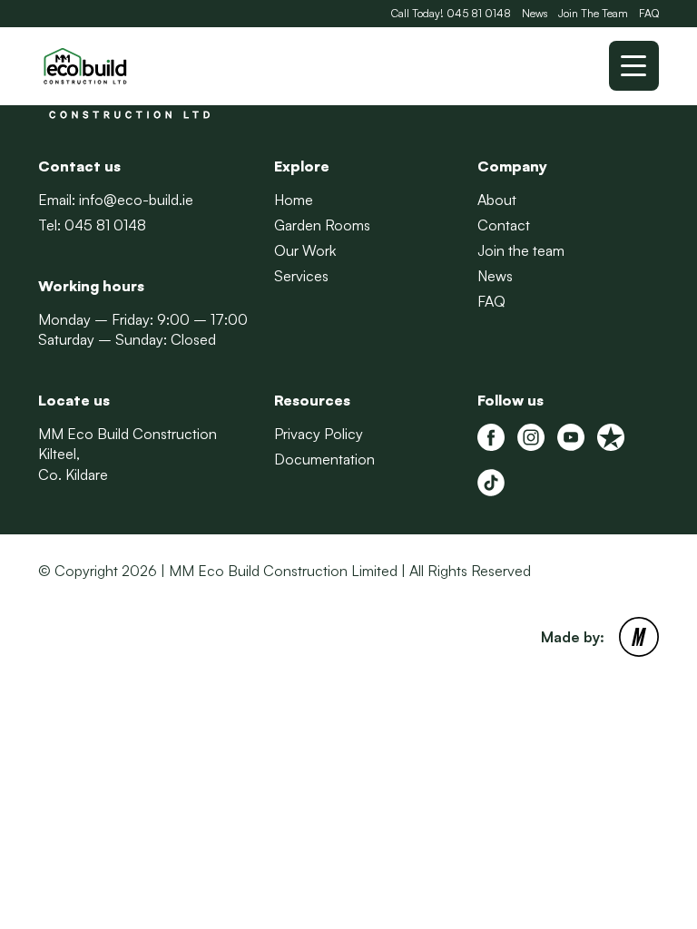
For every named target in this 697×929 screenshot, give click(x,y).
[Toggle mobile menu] (634, 66)
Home (293, 200)
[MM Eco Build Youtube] (570, 437)
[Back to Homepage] (129, 66)
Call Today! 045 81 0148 (451, 13)
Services (301, 276)
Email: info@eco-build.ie (115, 200)
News (534, 13)
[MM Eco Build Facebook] (491, 437)
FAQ (649, 13)
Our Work (305, 250)
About (496, 200)
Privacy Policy (318, 434)
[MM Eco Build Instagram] (531, 437)
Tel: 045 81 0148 (92, 225)
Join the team (520, 250)
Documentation (324, 459)
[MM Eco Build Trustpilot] (610, 437)
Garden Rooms (322, 225)
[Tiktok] (491, 482)
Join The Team (593, 13)
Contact (503, 225)
